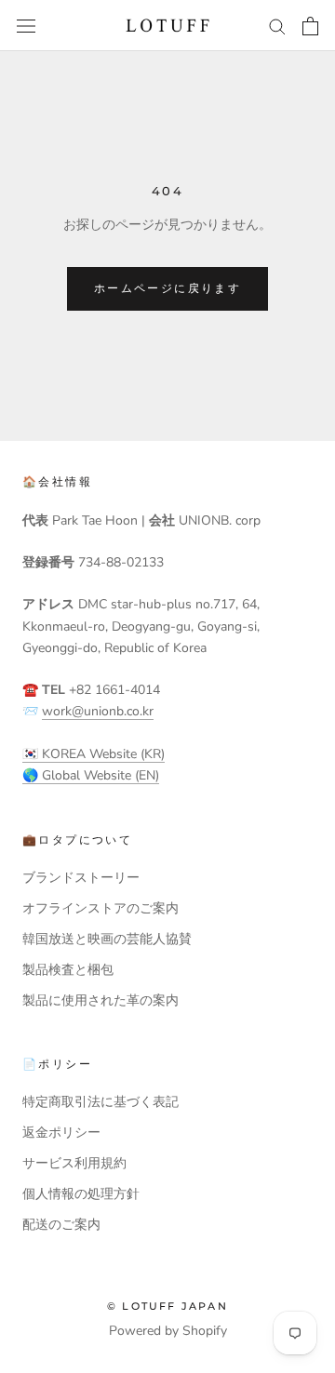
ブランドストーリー (81, 877)
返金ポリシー (61, 1132)
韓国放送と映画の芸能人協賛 (107, 939)
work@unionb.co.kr (98, 711)
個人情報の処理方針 (81, 1194)
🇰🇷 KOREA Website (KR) (93, 754)
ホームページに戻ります (167, 288)
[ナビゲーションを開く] (26, 26)
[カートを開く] (310, 26)
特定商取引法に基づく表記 (100, 1102)
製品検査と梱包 (68, 970)
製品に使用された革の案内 (100, 1000)
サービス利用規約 (74, 1163)
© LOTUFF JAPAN (167, 1306)
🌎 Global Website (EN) (90, 775)
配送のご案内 (61, 1224)
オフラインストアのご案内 (100, 908)
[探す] (277, 25)
